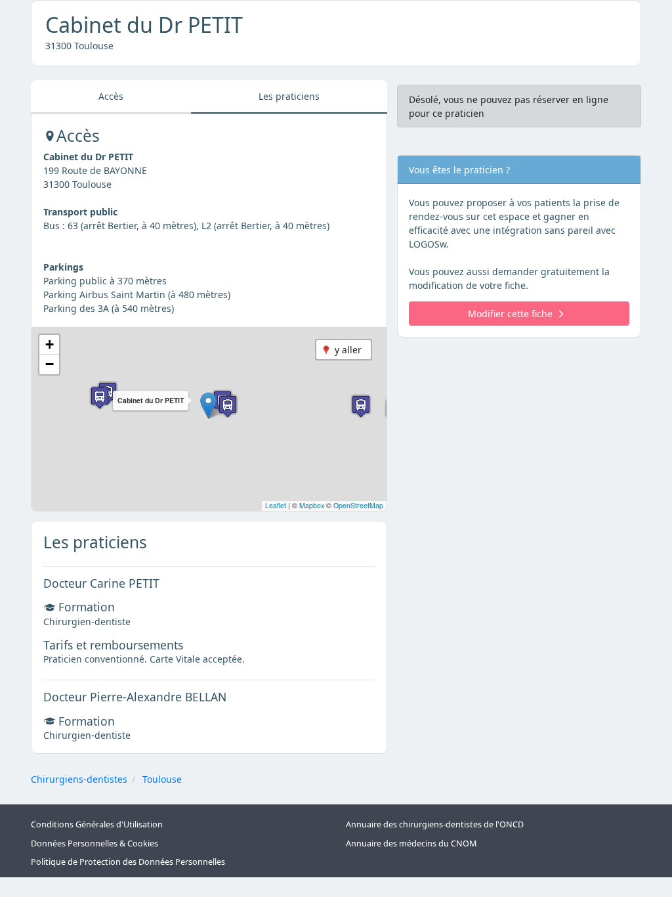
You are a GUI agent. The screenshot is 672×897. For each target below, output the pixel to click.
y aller (348, 349)
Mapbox (311, 505)
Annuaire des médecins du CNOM (411, 843)
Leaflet (275, 505)
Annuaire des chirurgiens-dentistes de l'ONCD (435, 824)
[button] (208, 405)
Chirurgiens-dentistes (79, 779)
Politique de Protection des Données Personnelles (128, 861)
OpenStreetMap (358, 505)
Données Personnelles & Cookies (94, 843)
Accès (110, 96)
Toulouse (162, 779)
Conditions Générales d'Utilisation (97, 824)
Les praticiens (289, 96)
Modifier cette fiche (510, 313)
